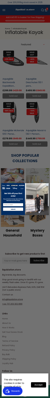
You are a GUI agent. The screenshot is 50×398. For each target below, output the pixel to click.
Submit (13, 209)
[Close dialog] (47, 185)
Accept (38, 384)
